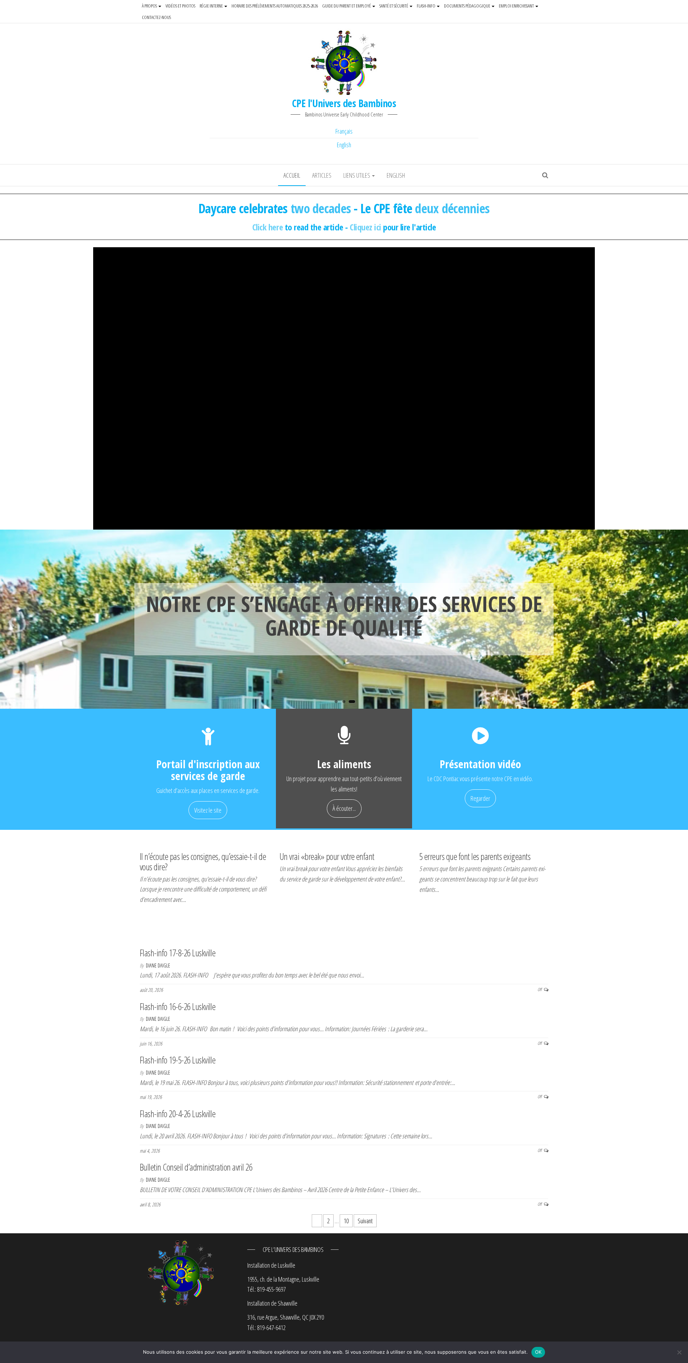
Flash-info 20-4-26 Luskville (177, 1113)
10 (346, 1220)
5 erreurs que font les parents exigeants (474, 856)
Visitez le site (207, 810)
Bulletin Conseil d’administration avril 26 (196, 1167)
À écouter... (344, 808)
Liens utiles (357, 175)
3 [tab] (353, 703)
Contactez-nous (156, 17)
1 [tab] (337, 703)
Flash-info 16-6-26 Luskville (177, 1006)
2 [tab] (345, 703)
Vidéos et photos (180, 6)
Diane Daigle (158, 965)
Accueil (291, 175)
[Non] (679, 1352)
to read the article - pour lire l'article (344, 227)
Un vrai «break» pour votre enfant (327, 856)
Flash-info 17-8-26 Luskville (177, 952)
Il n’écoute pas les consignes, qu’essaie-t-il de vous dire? (203, 861)
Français (344, 131)
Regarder (480, 798)
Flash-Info (426, 6)
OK (538, 1352)
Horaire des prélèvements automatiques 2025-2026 (274, 6)
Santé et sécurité (394, 6)
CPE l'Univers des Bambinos (344, 103)
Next (677, 620)
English (344, 144)
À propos (150, 6)
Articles (321, 175)
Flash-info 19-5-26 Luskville (177, 1059)
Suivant (365, 1220)
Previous (10, 620)
